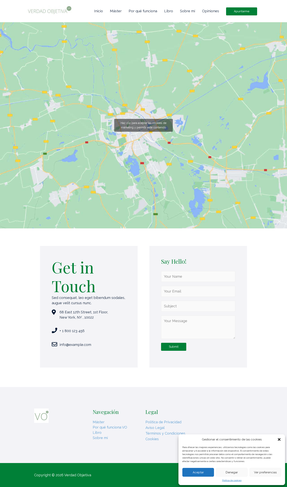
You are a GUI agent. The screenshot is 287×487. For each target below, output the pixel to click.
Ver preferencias (265, 472)
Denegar (232, 472)
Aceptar (198, 472)
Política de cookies (232, 480)
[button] (279, 439)
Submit (173, 346)
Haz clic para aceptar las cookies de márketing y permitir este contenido (143, 125)
